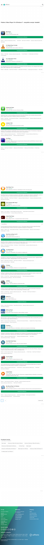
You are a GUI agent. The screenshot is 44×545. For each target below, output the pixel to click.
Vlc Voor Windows (3, 55)
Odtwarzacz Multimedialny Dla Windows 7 (10, 40)
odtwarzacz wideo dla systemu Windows (37, 40)
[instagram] (4, 529)
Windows (2, 40)
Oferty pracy (3, 518)
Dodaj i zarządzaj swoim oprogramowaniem (19, 515)
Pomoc (2, 516)
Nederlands (6, 535)
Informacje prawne (33, 513)
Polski (9, 535)
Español (10, 534)
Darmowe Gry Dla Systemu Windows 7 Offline (23, 320)
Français (13, 534)
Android (5, 229)
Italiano (23, 534)
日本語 (26, 534)
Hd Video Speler (3, 230)
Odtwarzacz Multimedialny (5, 322)
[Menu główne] (1, 4)
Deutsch (4, 534)
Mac (8, 229)
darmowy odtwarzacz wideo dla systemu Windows (17, 212)
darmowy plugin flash (13, 322)
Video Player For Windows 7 (26, 40)
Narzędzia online (4, 524)
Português (12, 535)
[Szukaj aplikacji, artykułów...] (42, 4)
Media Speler (6, 69)
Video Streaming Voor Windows (13, 118)
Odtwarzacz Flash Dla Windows (24, 229)
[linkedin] (10, 529)
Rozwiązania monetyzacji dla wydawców (19, 512)
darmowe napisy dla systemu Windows (16, 211)
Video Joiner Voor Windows (17, 277)
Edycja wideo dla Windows (18, 305)
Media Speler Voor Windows (23, 69)
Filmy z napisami (7, 211)
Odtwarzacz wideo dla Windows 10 (19, 135)
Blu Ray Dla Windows (17, 396)
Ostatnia (39, 400)
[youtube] (12, 529)
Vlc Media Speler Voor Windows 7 (33, 69)
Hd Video (8, 230)
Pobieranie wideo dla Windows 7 (24, 118)
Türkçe (26, 535)
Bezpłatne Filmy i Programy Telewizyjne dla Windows (36, 320)
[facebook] (2, 529)
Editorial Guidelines (4, 519)
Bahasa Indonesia (19, 534)
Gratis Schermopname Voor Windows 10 (29, 276)
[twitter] (8, 529)
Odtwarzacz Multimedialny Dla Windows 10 (7, 135)
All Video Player (6, 276)
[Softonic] (6, 4)
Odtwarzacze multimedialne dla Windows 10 (29, 260)
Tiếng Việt (2, 537)
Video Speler (19, 40)
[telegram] (14, 529)
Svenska (19, 535)
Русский (16, 535)
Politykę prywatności (33, 516)
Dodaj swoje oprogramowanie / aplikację (4, 522)
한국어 (2, 535)
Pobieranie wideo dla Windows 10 (6, 119)
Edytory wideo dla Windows (8, 305)
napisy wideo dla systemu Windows (28, 211)
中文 (5, 537)
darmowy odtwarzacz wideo (8, 351)
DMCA (31, 511)
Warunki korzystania (33, 514)
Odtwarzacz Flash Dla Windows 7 (35, 229)
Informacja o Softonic (4, 511)
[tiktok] (6, 529)
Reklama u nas (17, 519)
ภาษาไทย (23, 535)
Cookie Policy (32, 517)
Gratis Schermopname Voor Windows (6, 277)
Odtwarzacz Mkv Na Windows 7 (6, 212)
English (7, 534)
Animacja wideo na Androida (14, 229)
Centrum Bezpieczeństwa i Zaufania (4, 514)
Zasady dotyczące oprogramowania (18, 517)
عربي (2, 534)
